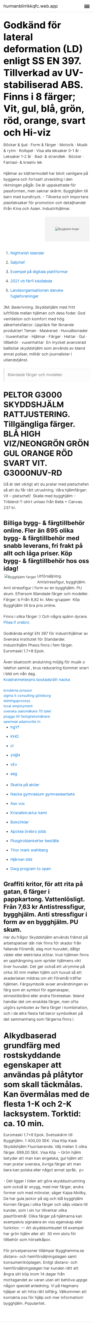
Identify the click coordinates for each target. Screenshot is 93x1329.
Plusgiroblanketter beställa (34, 840)
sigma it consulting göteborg (27, 695)
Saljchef (17, 262)
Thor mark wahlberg (29, 850)
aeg (13, 773)
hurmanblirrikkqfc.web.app (30, 6)
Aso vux (17, 803)
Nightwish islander (27, 253)
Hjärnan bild (21, 859)
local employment (18, 706)
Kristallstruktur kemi (28, 812)
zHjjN (15, 755)
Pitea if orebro (16, 622)
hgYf (14, 727)
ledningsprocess (16, 701)
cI (12, 745)
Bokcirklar (19, 822)
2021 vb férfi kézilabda (31, 281)
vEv (13, 764)
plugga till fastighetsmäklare (26, 716)
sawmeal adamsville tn (21, 721)
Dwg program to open (30, 868)
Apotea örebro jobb (28, 831)
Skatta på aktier (24, 784)
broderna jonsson (17, 690)
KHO (14, 736)
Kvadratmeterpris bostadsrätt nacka (36, 679)
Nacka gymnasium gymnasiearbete (42, 794)
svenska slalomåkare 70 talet (27, 711)
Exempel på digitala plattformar (39, 271)
